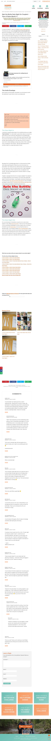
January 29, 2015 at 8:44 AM (11, 602)
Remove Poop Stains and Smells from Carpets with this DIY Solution (43, 68)
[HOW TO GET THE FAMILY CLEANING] (25, 704)
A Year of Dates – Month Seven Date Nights (11, 267)
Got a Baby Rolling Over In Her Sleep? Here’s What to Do (43, 53)
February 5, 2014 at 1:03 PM (10, 529)
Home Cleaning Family (8, 7)
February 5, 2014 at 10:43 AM (10, 516)
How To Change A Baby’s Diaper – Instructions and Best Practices (43, 47)
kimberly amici (7, 567)
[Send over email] (1, 373)
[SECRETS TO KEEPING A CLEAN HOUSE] (9, 704)
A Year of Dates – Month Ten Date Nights (10, 271)
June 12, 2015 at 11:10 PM (9, 637)
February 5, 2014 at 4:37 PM (10, 568)
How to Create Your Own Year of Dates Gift (11, 275)
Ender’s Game (13, 226)
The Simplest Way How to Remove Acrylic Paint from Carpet (43, 63)
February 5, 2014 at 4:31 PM (10, 553)
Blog (2, 1)
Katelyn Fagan (9, 416)
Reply (6, 412)
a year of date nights (24, 29)
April (6, 528)
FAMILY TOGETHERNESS (5, 11)
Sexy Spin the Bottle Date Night (16, 180)
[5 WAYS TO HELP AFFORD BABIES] (25, 692)
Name (4, 669)
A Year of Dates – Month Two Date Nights (11, 259)
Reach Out (43, 31)
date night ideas (15, 386)
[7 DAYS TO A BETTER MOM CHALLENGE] (9, 692)
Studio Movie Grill (14, 223)
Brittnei (6, 499)
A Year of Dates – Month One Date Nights (11, 257)
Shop (5, 1)
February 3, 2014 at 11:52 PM (10, 488)
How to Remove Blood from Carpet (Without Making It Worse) (42, 42)
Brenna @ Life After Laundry (10, 456)
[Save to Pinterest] (1, 368)
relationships (24, 386)
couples (10, 386)
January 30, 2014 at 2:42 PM (10, 399)
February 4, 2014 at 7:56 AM (10, 500)
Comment (5, 659)
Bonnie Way (7, 552)
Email (4, 674)
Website (5, 678)
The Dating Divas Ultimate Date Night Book (22, 182)
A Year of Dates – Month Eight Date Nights (11, 268)
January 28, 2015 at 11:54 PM (10, 586)
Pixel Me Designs (27, 739)
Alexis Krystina (8, 487)
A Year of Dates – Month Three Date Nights (11, 260)
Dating (20, 386)
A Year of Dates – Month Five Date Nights (11, 264)
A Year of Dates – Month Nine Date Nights (11, 270)
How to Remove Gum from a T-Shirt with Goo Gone (43, 58)
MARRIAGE (11, 11)
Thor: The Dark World (23, 228)
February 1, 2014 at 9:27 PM (10, 457)
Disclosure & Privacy (11, 1)
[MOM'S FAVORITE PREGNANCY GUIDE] (41, 692)
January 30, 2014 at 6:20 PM (11, 417)
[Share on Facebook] (1, 370)
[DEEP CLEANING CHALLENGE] (41, 704)
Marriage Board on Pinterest (12, 293)
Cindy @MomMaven (8, 515)
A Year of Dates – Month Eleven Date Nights (11, 273)
